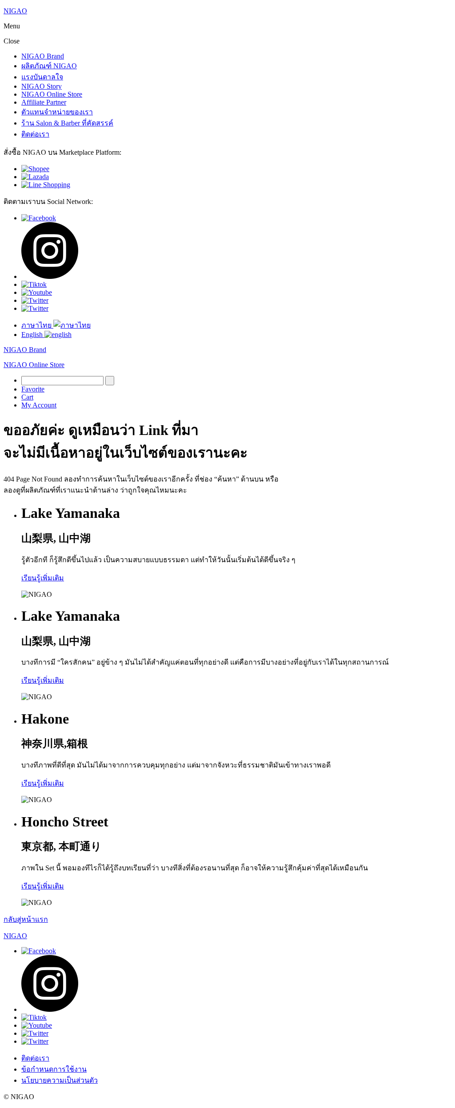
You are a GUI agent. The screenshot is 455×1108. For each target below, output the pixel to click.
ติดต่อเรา (35, 134)
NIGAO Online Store (51, 94)
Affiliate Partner (43, 102)
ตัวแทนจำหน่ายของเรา (57, 112)
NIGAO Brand (42, 56)
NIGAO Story (41, 86)
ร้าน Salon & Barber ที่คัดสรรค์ (67, 123)
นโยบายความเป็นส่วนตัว (59, 1080)
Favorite (32, 389)
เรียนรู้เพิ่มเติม (42, 578)
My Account (38, 405)
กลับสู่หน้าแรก (26, 919)
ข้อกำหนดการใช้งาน (54, 1069)
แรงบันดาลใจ (42, 77)
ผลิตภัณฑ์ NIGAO (49, 66)
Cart (27, 397)
